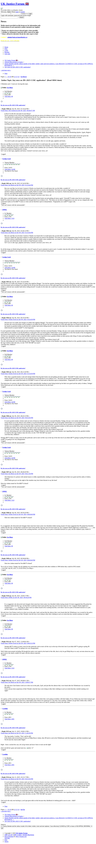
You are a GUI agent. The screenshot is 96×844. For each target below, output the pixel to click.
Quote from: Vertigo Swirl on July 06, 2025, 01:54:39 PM (18, 373)
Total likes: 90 (8, 96)
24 (18, 76)
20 (10, 76)
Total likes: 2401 (9, 719)
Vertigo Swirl (6, 159)
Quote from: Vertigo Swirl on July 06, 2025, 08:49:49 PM (18, 514)
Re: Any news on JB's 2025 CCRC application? (13, 105)
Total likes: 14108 (9, 169)
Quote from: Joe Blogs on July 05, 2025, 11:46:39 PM (17, 733)
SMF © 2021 (17, 835)
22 (15, 76)
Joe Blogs (10, 87)
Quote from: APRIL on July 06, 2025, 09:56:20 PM (16, 597)
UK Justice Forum (21, 833)
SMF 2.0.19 (8, 835)
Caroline (5, 708)
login (17, 12)
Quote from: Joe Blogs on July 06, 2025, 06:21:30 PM (17, 473)
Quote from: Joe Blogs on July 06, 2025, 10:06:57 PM (17, 682)
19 (8, 76)
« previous (4, 70)
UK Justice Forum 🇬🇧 (15, 3)
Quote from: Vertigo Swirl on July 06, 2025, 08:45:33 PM (18, 643)
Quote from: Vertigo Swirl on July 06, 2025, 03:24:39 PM (18, 319)
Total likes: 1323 (9, 218)
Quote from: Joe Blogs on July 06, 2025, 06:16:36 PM (17, 418)
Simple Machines (28, 835)
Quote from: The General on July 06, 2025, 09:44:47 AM (18, 110)
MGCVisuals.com (21, 836)
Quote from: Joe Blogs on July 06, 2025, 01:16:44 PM (17, 185)
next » (9, 70)
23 (17, 76)
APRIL (4, 209)
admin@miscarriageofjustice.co (17, 37)
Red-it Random (9, 836)
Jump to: (3, 824)
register (23, 12)
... (7, 76)
